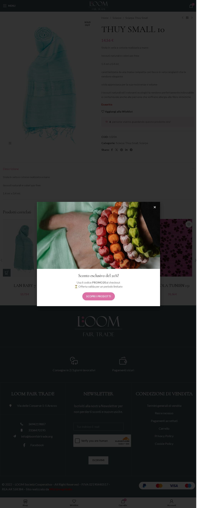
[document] (98, 254)
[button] (154, 207)
